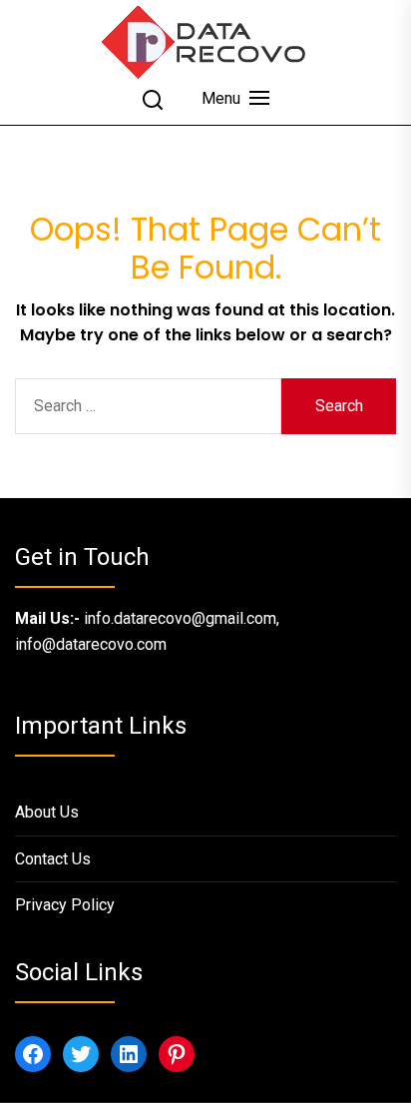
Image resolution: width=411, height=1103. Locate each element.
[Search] (153, 100)
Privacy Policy (65, 904)
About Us (47, 812)
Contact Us (53, 858)
